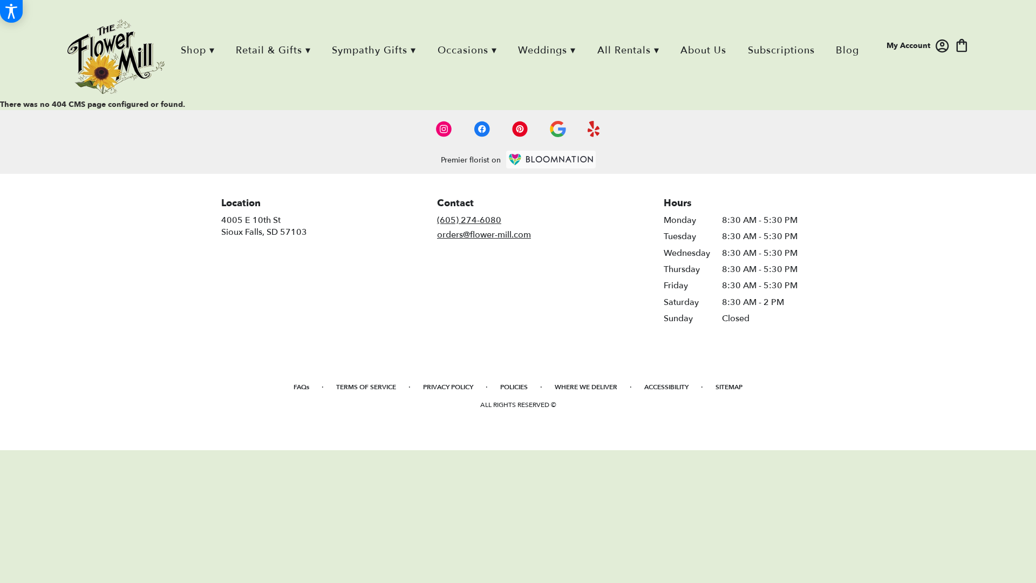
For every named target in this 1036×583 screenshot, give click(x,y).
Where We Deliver (586, 387)
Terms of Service (366, 387)
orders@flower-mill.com (484, 235)
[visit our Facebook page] (482, 129)
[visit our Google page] (558, 129)
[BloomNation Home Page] (551, 159)
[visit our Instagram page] (444, 129)
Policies (514, 387)
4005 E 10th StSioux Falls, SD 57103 (264, 226)
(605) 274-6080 (469, 220)
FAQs (301, 387)
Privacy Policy (448, 387)
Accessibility (666, 387)
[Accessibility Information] (11, 11)
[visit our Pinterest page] (520, 129)
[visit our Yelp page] (594, 129)
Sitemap (728, 387)
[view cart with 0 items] (962, 44)
